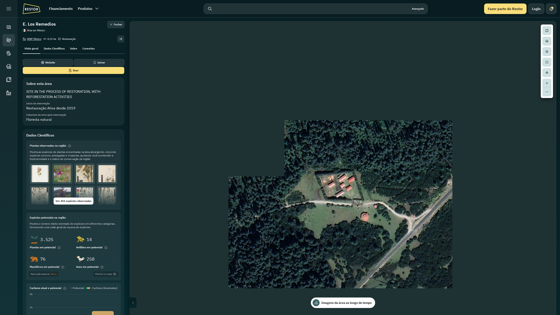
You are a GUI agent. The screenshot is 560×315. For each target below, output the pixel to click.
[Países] (9, 66)
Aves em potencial (87, 266)
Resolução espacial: (43, 274)
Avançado (418, 8)
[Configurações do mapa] (546, 51)
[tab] (31, 48)
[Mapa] (9, 27)
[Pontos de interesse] (9, 53)
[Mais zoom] (546, 83)
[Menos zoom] (546, 92)
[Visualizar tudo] (546, 62)
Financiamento (61, 8)
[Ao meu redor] (546, 72)
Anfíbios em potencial (89, 247)
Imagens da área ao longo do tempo (346, 303)
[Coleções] (9, 80)
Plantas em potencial (43, 247)
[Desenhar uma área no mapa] (546, 30)
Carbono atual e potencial (45, 288)
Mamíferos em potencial (45, 266)
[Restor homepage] (31, 9)
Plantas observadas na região (48, 145)
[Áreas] (9, 40)
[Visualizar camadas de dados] (546, 41)
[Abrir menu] (9, 9)
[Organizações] (9, 93)
